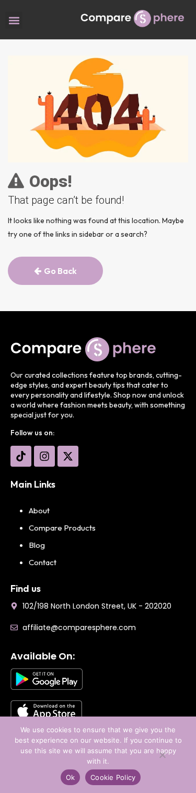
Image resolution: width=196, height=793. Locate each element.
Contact (42, 562)
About (39, 510)
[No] (162, 757)
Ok (70, 777)
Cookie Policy (112, 777)
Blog (37, 545)
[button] (13, 20)
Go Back (60, 271)
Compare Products (62, 528)
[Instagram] (44, 456)
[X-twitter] (67, 456)
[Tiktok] (20, 456)
